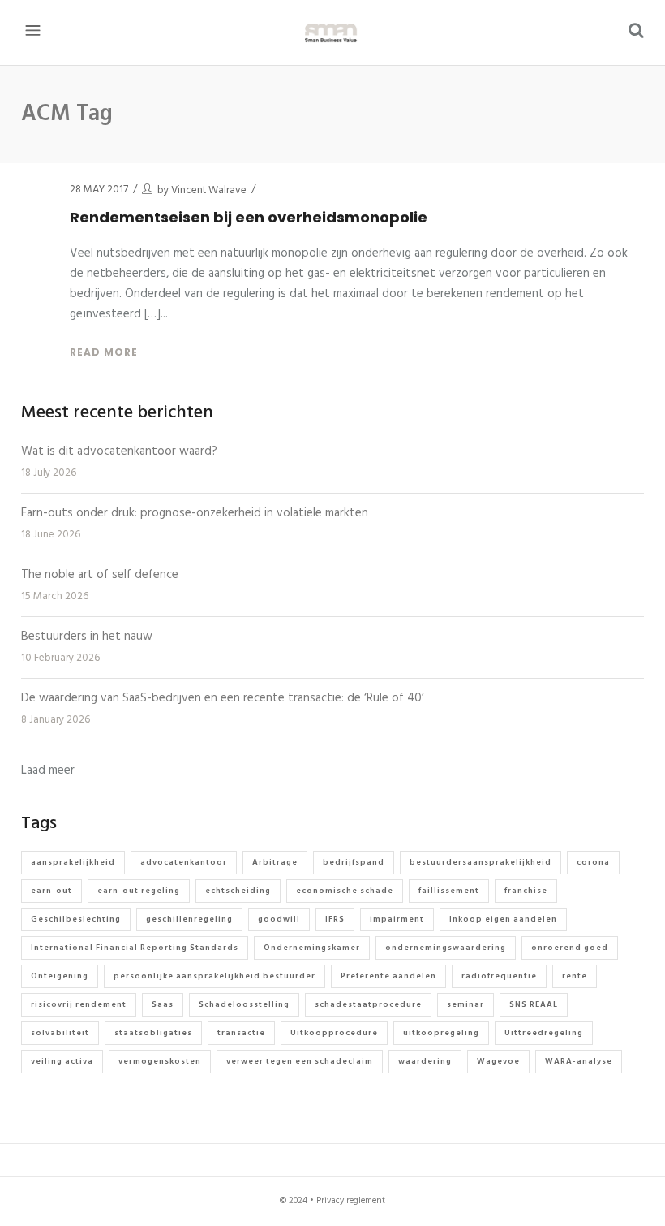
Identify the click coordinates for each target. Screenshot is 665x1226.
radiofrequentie (499, 975)
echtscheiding (238, 890)
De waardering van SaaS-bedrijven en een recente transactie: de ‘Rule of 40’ (222, 698)
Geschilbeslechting (76, 919)
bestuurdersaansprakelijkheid (480, 862)
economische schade (344, 890)
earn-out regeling (138, 890)
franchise (525, 890)
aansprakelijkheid (73, 862)
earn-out (51, 890)
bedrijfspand (353, 862)
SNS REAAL (533, 1004)
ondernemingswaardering (445, 947)
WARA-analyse (578, 1061)
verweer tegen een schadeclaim (299, 1061)
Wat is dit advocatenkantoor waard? (119, 451)
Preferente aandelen (388, 975)
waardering (425, 1061)
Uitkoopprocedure (334, 1032)
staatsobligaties (153, 1032)
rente (574, 975)
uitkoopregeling (441, 1032)
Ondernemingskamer (312, 947)
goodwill (279, 919)
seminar (465, 1004)
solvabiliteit (60, 1032)
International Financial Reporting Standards (134, 947)
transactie (241, 1032)
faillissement (448, 890)
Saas (163, 1004)
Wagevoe (498, 1061)
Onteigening (59, 975)
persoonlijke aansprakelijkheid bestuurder (214, 975)
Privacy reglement (350, 1201)
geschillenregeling (189, 919)
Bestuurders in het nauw (86, 636)
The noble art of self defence (99, 575)
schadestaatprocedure (368, 1004)
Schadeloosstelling (244, 1004)
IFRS (335, 919)
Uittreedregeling (543, 1032)
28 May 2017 (99, 189)
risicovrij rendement (79, 1004)
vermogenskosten (159, 1061)
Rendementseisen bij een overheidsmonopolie (248, 217)
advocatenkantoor (183, 862)
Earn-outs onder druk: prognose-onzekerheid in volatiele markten (194, 513)
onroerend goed (569, 947)
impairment (397, 919)
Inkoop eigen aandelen (503, 919)
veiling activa (62, 1061)
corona (593, 862)
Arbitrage (275, 862)
